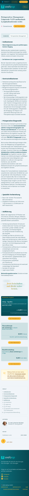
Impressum (4, 487)
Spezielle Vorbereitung (10, 398)
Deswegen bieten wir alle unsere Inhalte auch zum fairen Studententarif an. (16, 376)
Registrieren (23, 2)
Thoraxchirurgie (7, 26)
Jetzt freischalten (19, 26)
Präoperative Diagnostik (10, 396)
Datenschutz (17, 487)
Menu (25, 7)
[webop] (8, 7)
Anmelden (15, 2)
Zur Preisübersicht (15, 318)
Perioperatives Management (18, 36)
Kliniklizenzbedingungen (11, 489)
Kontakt (25, 489)
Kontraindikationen (9, 394)
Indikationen (7, 392)
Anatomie (6, 36)
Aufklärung (7, 400)
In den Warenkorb (14, 364)
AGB (27, 487)
